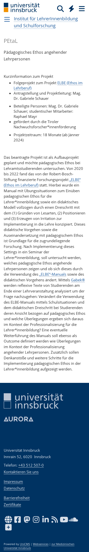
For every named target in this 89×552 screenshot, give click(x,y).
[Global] (70, 7)
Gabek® (78, 279)
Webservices (40, 544)
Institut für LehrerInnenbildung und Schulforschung (46, 22)
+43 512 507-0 (31, 465)
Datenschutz (14, 488)
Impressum (13, 481)
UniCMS (25, 544)
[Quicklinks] (71, 8)
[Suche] (60, 8)
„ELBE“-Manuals (52, 274)
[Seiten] (81, 8)
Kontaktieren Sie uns (21, 471)
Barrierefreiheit (17, 497)
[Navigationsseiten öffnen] (7, 19)
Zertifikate (12, 504)
